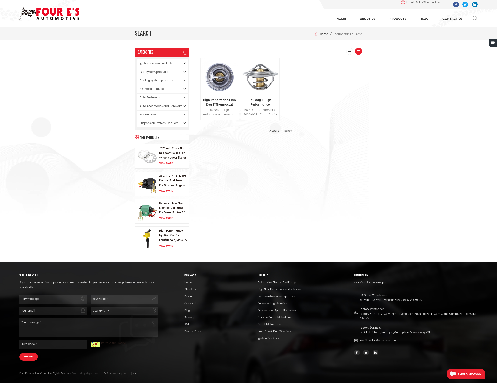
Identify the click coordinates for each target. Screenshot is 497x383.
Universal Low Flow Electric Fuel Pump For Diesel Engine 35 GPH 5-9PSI (172, 208)
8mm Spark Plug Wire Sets (274, 331)
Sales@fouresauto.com (383, 341)
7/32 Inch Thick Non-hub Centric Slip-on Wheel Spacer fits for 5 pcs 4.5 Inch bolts (173, 153)
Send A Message (469, 374)
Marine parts (148, 114)
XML (186, 324)
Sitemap (189, 317)
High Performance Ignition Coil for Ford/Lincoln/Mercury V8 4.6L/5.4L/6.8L (173, 236)
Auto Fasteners (150, 97)
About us (190, 290)
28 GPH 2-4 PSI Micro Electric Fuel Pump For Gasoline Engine (172, 180)
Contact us (191, 304)
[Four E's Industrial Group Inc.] (49, 13)
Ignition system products (156, 63)
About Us (367, 18)
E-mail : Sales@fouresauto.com (424, 2)
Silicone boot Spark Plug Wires (277, 310)
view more (166, 163)
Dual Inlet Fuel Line (269, 324)
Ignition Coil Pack (268, 338)
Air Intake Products (152, 89)
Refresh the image (113, 343)
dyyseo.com (93, 373)
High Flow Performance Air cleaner (279, 290)
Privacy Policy (193, 331)
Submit (29, 357)
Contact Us (452, 18)
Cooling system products (156, 80)
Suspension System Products (159, 123)
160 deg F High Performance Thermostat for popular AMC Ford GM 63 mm (260, 102)
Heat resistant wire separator (276, 297)
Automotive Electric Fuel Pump (277, 283)
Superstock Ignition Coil (272, 304)
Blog (424, 18)
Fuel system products (154, 72)
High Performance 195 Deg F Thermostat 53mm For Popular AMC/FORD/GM (219, 102)
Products (397, 18)
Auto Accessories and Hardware (161, 106)
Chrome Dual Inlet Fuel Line (274, 317)
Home (341, 18)
